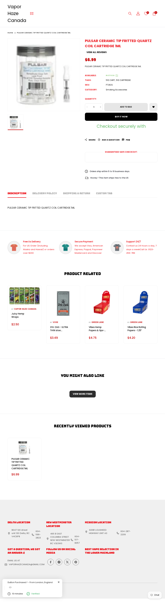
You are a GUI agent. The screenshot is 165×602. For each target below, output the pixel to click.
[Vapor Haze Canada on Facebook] (50, 562)
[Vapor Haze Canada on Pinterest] (76, 562)
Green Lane (98, 322)
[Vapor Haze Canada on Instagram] (59, 562)
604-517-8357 (77, 539)
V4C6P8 (16, 536)
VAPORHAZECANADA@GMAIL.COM (26, 564)
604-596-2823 (38, 534)
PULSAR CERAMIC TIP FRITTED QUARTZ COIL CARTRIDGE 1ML (20, 463)
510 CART (110, 80)
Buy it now (121, 116)
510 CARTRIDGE (123, 80)
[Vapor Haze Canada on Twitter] (67, 562)
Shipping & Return (76, 193)
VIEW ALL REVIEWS (97, 52)
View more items (82, 394)
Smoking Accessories (116, 89)
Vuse (55, 322)
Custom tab (104, 193)
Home (10, 32)
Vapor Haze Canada (17, 13)
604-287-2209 (126, 533)
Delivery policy (44, 193)
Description (17, 193)
